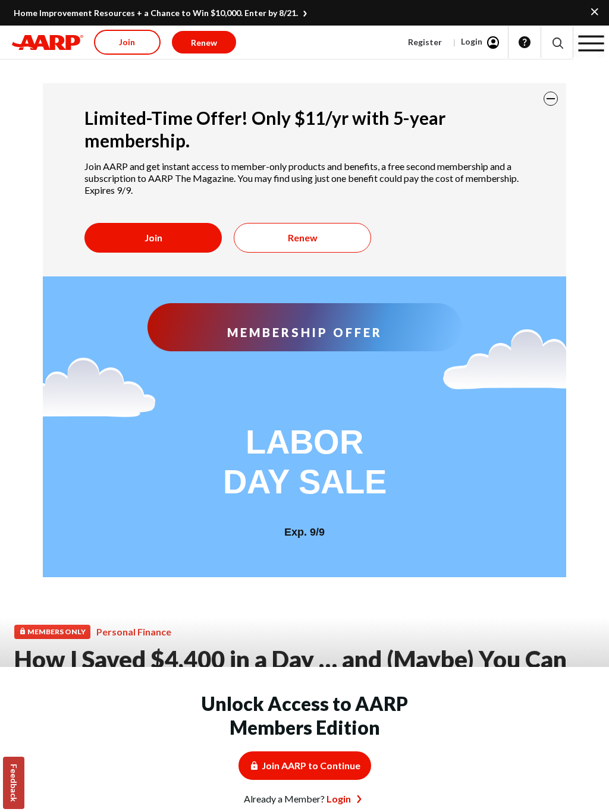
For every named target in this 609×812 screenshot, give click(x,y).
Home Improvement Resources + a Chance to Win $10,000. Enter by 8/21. (156, 13)
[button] (557, 42)
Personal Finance (133, 631)
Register (425, 42)
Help (524, 42)
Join (153, 237)
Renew (303, 237)
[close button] (550, 98)
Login (471, 41)
